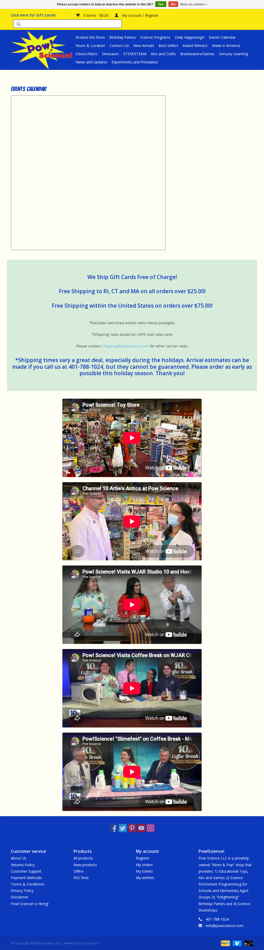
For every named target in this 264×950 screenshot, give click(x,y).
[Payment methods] (225, 943)
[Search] (18, 24)
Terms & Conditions (27, 884)
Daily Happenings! (189, 37)
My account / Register (140, 15)
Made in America (226, 45)
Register (143, 858)
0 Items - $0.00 (96, 15)
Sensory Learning (233, 53)
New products (85, 864)
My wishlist (145, 877)
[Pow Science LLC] (42, 50)
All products (83, 858)
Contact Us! (119, 45)
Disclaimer (19, 897)
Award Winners (195, 45)
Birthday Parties (122, 37)
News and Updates (91, 62)
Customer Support (26, 871)
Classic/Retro (86, 53)
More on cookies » (193, 4)
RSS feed (80, 877)
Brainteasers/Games (197, 53)
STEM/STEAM (134, 53)
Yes (160, 4)
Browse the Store (90, 37)
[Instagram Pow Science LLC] (150, 828)
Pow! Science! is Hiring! (29, 903)
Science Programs (155, 37)
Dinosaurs (110, 53)
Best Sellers (168, 45)
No (173, 4)
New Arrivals (143, 45)
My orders (144, 864)
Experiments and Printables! (135, 62)
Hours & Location (90, 45)
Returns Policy (23, 864)
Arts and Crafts (163, 53)
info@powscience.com (224, 925)
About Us (18, 858)
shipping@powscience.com (125, 345)
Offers (78, 871)
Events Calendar (222, 37)
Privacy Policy (22, 890)
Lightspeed (90, 943)
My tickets (144, 871)
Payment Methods (26, 877)
